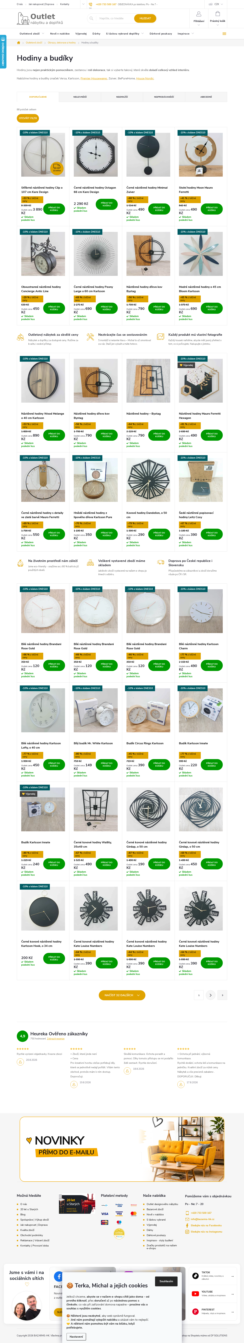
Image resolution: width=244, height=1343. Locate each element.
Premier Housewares (94, 78)
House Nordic (145, 78)
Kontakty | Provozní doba (34, 1245)
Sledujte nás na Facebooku (206, 1225)
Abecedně (206, 96)
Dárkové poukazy (156, 1235)
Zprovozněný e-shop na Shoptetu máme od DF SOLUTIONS (196, 1335)
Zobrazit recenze (55, 1038)
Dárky (150, 1230)
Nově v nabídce (155, 1214)
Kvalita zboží (27, 1230)
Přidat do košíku (54, 209)
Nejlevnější (80, 96)
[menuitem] (32, 34)
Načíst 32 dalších (119, 995)
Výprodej (152, 1225)
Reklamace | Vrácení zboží (34, 1240)
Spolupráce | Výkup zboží (34, 1219)
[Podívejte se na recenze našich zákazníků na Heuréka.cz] (119, 1233)
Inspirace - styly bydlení (160, 1240)
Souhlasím (166, 1281)
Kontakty (64, 4)
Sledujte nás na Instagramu (206, 1231)
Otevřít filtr (28, 118)
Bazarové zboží (155, 1209)
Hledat (145, 18)
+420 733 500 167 (106, 4)
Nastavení (76, 1337)
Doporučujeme (38, 96)
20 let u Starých (29, 1209)
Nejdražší (122, 96)
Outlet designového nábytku (162, 1204)
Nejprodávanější (164, 96)
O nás (20, 4)
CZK (217, 4)
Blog (22, 1214)
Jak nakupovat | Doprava (41, 4)
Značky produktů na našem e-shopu (162, 1247)
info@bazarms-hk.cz (202, 1219)
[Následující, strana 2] (210, 995)
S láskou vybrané (156, 1219)
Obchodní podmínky (31, 1235)
